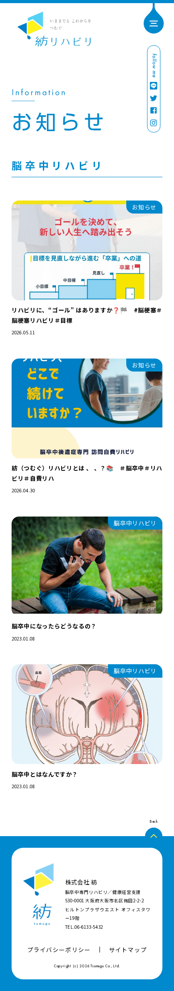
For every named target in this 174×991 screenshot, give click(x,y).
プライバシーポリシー (59, 950)
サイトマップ (128, 950)
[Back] (153, 836)
